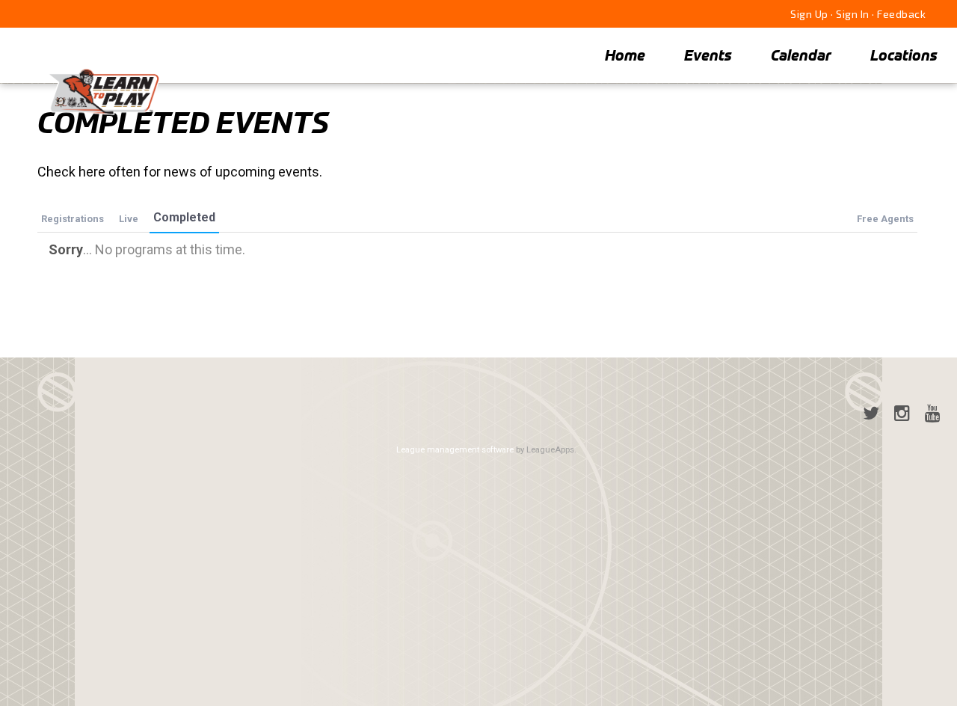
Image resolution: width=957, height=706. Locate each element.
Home (625, 55)
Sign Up (809, 13)
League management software (455, 450)
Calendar (801, 55)
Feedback (901, 13)
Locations (904, 55)
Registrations (72, 218)
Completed (184, 217)
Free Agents (885, 218)
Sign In (853, 13)
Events (708, 55)
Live (128, 218)
